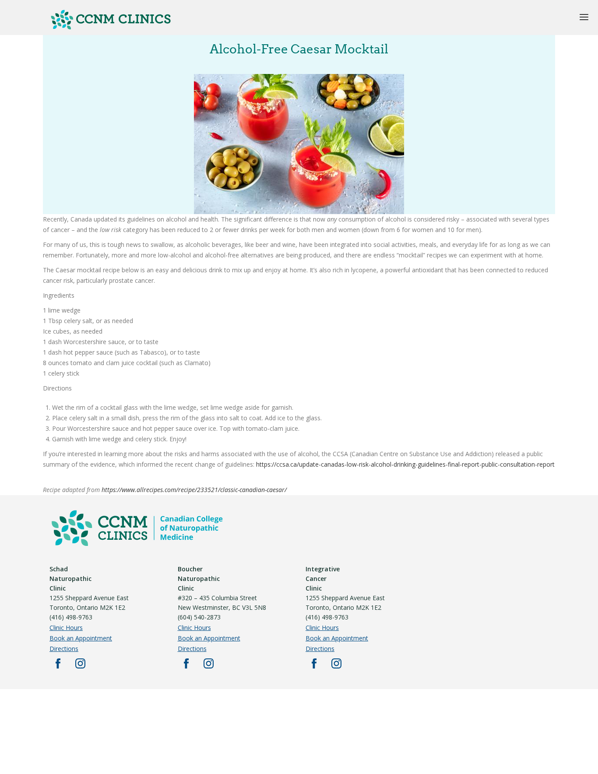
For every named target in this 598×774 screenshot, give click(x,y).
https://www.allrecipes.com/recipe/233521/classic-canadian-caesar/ (196, 490)
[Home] (110, 28)
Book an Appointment (80, 638)
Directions (63, 648)
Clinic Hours (66, 627)
